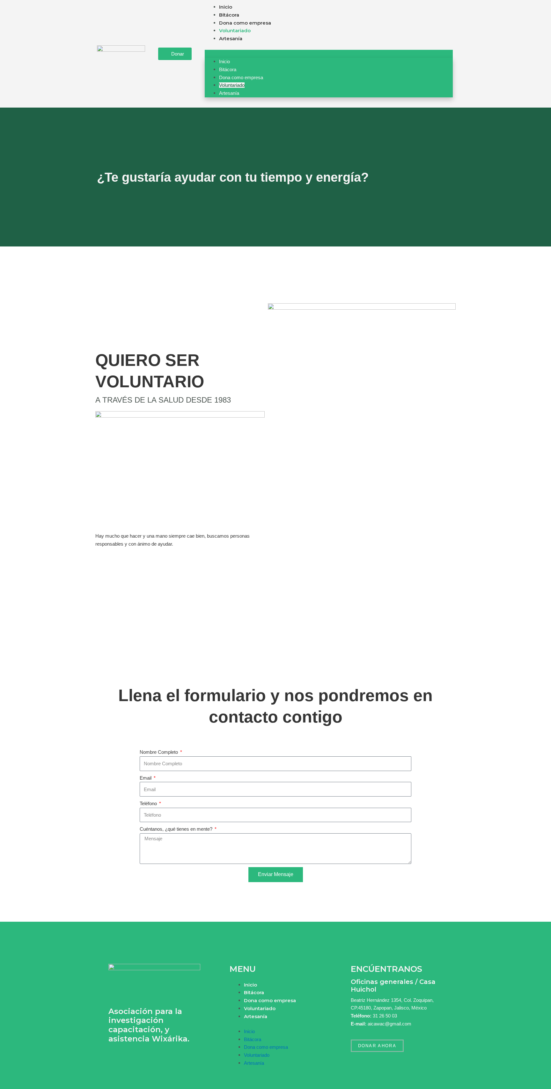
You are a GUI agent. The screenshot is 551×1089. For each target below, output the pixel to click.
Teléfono (149, 803)
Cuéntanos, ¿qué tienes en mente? (177, 829)
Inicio (225, 7)
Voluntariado (235, 30)
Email (146, 778)
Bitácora (229, 15)
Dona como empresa (245, 23)
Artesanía (230, 38)
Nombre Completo (159, 752)
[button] (329, 54)
